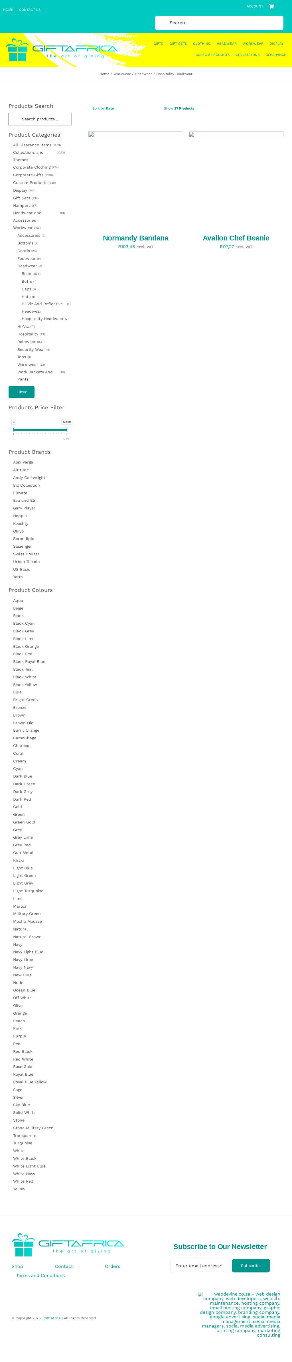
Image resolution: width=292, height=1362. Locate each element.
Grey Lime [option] (23, 837)
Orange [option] (20, 1013)
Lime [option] (18, 898)
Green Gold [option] (24, 822)
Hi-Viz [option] (25, 326)
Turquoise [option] (22, 1143)
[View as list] (231, 108)
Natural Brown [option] (27, 936)
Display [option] (24, 190)
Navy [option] (17, 944)
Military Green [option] (27, 913)
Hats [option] (28, 296)
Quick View (158, 180)
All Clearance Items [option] (36, 145)
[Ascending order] (152, 108)
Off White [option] (22, 997)
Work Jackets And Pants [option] (40, 376)
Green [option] (19, 814)
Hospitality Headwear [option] (45, 318)
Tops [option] (23, 357)
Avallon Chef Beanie (236, 238)
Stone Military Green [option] (33, 1128)
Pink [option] (17, 1028)
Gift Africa (52, 1318)
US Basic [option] (21, 569)
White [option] (19, 1150)
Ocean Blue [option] (24, 990)
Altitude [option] (21, 470)
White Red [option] (23, 1181)
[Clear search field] (68, 119)
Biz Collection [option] (26, 485)
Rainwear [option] (29, 341)
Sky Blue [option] (21, 1104)
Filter (22, 392)
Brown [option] (19, 715)
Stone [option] (19, 1120)
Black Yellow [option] (25, 684)
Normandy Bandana (136, 238)
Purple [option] (19, 1036)
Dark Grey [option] (23, 791)
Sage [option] (17, 1089)
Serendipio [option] (23, 538)
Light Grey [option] (23, 883)
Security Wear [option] (33, 349)
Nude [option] (18, 982)
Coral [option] (18, 753)
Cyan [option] (18, 768)
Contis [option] (26, 250)
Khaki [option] (18, 860)
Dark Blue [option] (22, 776)
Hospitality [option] (30, 334)
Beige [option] (18, 608)
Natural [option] (20, 929)
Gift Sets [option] (25, 198)
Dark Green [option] (24, 784)
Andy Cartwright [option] (29, 477)
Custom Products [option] (34, 182)
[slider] (13, 430)
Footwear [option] (28, 258)
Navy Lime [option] (23, 959)
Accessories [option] (30, 235)
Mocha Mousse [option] (27, 921)
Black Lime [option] (24, 638)
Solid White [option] (24, 1112)
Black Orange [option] (26, 646)
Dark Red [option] (22, 799)
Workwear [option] (26, 227)
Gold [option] (17, 806)
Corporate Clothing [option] (35, 167)
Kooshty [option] (20, 523)
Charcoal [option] (22, 745)
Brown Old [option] (23, 723)
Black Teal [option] (23, 669)
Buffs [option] (28, 281)
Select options (118, 180)
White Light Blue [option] (29, 1166)
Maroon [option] (20, 906)
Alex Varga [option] (23, 462)
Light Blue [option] (23, 868)
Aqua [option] (18, 600)
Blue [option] (17, 692)
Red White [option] (23, 1059)
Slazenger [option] (22, 546)
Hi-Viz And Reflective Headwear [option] (46, 307)
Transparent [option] (25, 1135)
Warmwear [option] (30, 364)
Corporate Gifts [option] (32, 175)
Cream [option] (19, 761)
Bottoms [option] (27, 243)
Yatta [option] (18, 576)
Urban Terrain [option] (26, 561)
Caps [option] (28, 289)
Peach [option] (19, 1021)
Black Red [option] (23, 653)
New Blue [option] (22, 975)
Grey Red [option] (22, 845)
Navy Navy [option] (23, 967)
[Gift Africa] (68, 1235)
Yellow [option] (19, 1189)
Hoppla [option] (20, 515)
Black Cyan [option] (24, 623)
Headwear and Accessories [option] (38, 216)
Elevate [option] (20, 493)
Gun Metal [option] (23, 852)
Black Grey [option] (23, 631)
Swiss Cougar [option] (26, 554)
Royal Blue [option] (23, 1074)
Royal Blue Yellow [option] (30, 1082)
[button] (40, 135)
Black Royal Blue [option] (29, 661)
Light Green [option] (24, 875)
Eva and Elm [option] (25, 500)
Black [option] (18, 615)
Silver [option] (18, 1097)
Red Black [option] (23, 1051)
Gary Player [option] (24, 508)
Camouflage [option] (24, 738)
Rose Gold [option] (23, 1066)
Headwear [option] (29, 266)
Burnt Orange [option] (26, 730)
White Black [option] (24, 1158)
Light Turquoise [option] (28, 891)
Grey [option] (17, 829)
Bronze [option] (20, 707)
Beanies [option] (31, 273)
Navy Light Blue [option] (28, 952)
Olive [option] (18, 1005)
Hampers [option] (24, 205)
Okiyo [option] (18, 531)
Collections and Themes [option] (38, 156)
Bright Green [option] (25, 699)
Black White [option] (24, 677)
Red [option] (17, 1043)
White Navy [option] (24, 1173)
